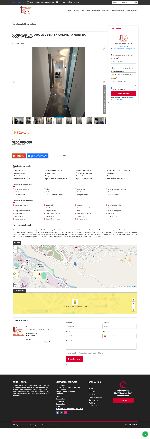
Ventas (76, 10)
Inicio (69, 10)
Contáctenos (132, 10)
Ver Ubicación (69, 306)
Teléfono (106, 331)
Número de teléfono (118, 71)
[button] (104, 48)
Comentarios (71, 341)
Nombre (69, 322)
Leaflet (120, 286)
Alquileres (86, 10)
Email (68, 331)
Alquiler (92, 391)
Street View (22, 132)
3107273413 (62, 2)
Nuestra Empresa (118, 10)
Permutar (96, 10)
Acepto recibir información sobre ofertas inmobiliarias (85, 353)
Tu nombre (115, 58)
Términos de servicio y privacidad (93, 365)
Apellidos (106, 322)
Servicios (105, 10)
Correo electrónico (117, 65)
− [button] (16, 251)
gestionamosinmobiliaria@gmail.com (42, 2)
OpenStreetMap (132, 286)
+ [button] (16, 247)
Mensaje (114, 78)
